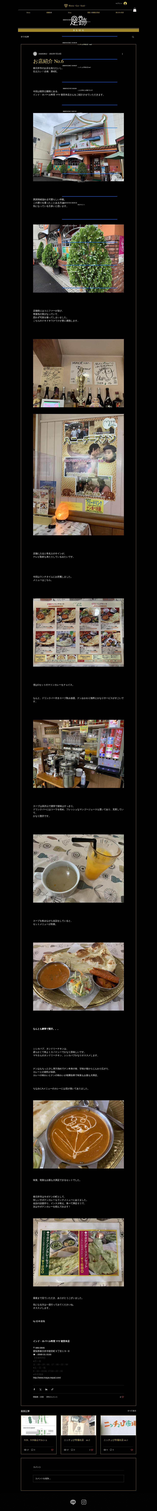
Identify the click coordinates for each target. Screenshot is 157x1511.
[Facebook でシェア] (34, 1389)
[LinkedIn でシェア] (46, 1389)
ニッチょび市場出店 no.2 (77, 1439)
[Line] (73, 1502)
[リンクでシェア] (52, 1389)
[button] (134, 10)
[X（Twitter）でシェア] (40, 1389)
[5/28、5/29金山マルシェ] (38, 1425)
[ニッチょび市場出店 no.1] (118, 1425)
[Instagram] (83, 1502)
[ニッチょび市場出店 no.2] (78, 1425)
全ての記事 (25, 37)
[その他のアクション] (122, 53)
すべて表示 (132, 1411)
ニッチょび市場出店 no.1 (116, 1439)
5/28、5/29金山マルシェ (35, 1439)
